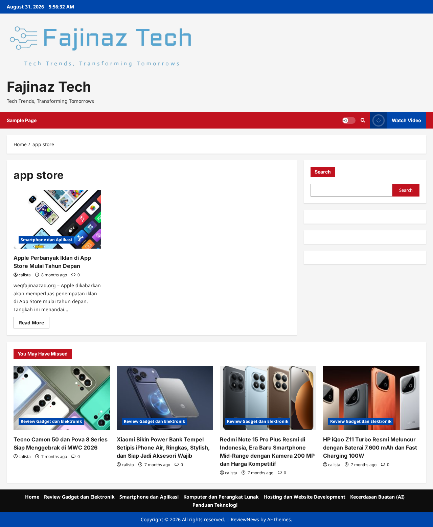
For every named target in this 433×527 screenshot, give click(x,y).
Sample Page (22, 120)
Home (32, 497)
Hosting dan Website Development (304, 497)
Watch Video (406, 120)
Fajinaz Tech (49, 86)
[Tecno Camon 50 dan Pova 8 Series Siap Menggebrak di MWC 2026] (62, 398)
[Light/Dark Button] (349, 120)
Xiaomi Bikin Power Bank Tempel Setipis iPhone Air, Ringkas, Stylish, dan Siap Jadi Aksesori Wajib (163, 447)
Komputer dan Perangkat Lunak (221, 497)
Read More (34, 323)
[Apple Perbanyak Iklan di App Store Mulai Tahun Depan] (57, 219)
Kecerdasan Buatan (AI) (377, 497)
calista (25, 275)
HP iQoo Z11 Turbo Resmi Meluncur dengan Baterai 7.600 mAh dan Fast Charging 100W (370, 447)
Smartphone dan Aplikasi (46, 240)
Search (323, 172)
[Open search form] (363, 120)
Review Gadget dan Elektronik (51, 421)
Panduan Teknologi (214, 505)
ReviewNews (245, 519)
